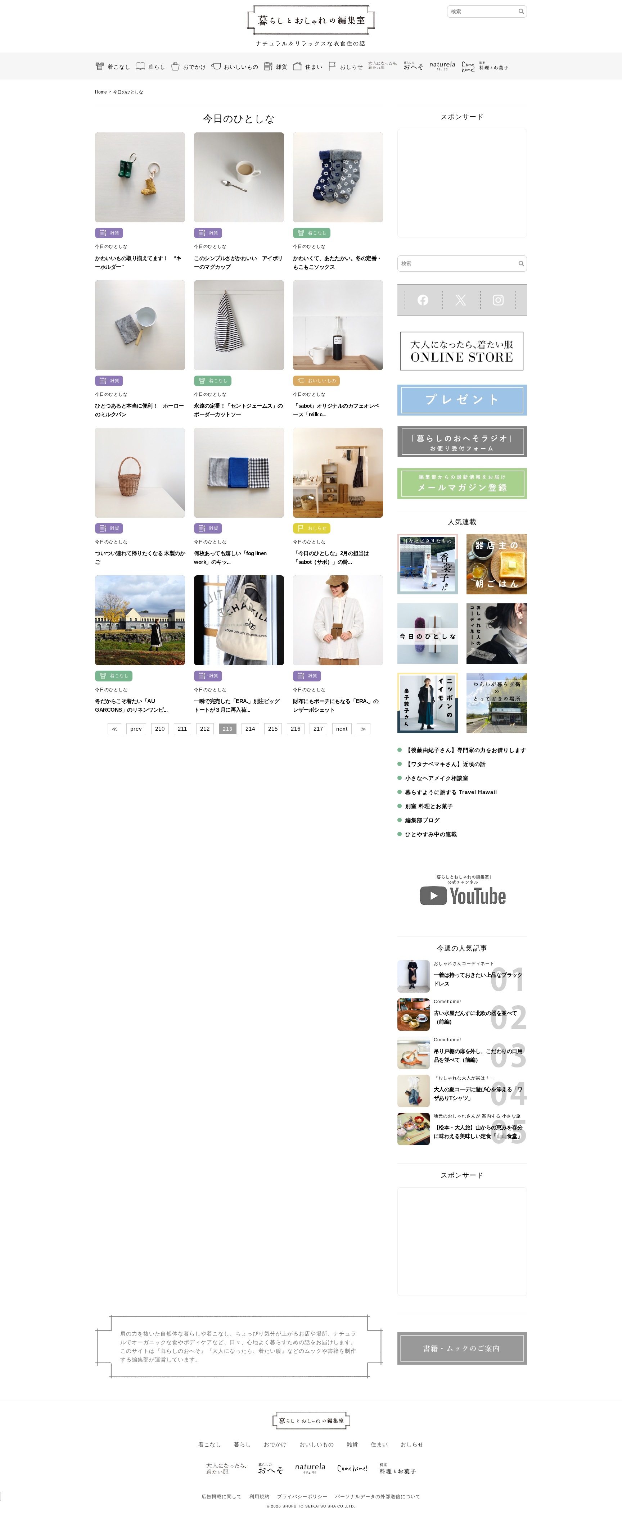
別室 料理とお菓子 (429, 806)
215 (273, 729)
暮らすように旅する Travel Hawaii (451, 792)
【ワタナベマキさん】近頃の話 (445, 764)
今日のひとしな (111, 246)
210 (160, 729)
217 (318, 729)
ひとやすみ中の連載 (431, 834)
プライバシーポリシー (302, 1496)
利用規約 (259, 1496)
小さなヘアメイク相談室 (437, 778)
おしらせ (351, 67)
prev (136, 729)
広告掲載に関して (222, 1496)
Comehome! (447, 1001)
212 (205, 729)
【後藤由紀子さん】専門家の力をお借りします (465, 750)
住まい (314, 67)
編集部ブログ (422, 820)
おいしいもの (241, 67)
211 (182, 729)
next (342, 729)
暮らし (157, 67)
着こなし (119, 67)
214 (250, 729)
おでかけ (194, 67)
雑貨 (282, 67)
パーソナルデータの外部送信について (378, 1496)
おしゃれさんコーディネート (464, 963)
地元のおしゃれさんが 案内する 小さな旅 (477, 1116)
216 (296, 729)
